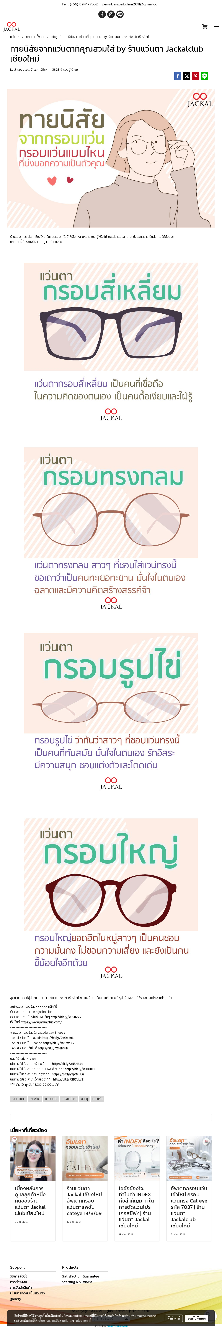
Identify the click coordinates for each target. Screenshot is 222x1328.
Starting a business (77, 1281)
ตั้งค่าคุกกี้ (174, 1318)
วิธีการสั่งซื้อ (18, 1276)
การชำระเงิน (18, 1281)
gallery (15, 1298)
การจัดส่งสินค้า (21, 1287)
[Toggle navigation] (216, 27)
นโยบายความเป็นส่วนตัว (27, 1293)
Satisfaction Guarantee (80, 1276)
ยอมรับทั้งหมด (197, 1318)
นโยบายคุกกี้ (83, 1320)
